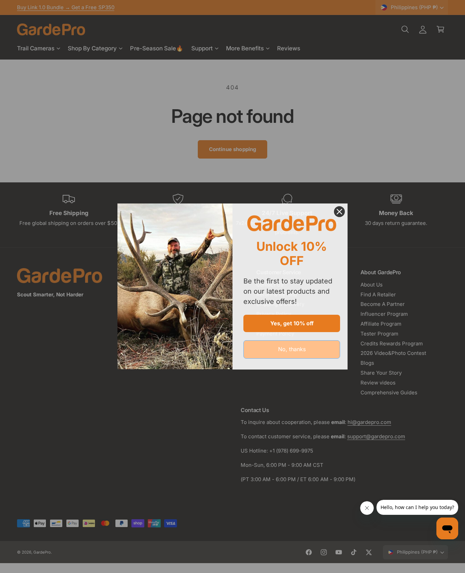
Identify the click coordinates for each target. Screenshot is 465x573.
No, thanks (292, 349)
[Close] (339, 211)
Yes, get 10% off (292, 323)
